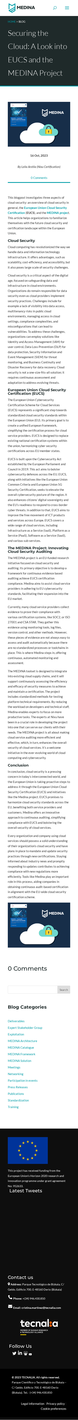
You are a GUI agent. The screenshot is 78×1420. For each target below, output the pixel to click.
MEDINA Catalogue (21, 1047)
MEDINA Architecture (22, 1041)
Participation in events (23, 1080)
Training (13, 1107)
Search (64, 989)
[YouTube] (30, 1354)
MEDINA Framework (21, 1054)
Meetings (14, 1067)
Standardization (18, 1100)
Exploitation (16, 1034)
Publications (16, 1093)
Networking (15, 1074)
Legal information (32, 1403)
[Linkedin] (20, 1354)
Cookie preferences (53, 1408)
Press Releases (18, 1087)
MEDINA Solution (19, 1060)
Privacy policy (55, 1403)
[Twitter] (14, 1354)
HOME (12, 21)
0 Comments (39, 177)
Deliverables (16, 1021)
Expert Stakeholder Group (25, 1027)
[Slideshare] (25, 1354)
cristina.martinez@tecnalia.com (41, 1307)
